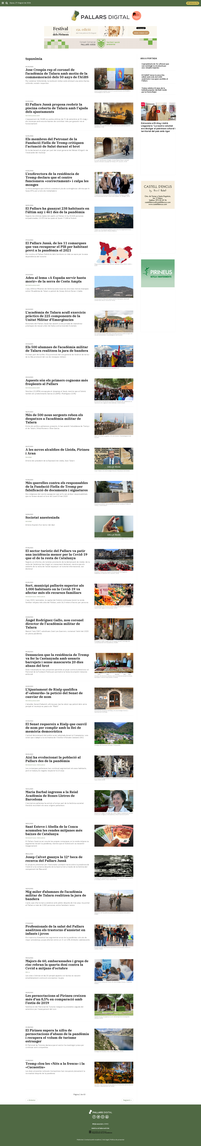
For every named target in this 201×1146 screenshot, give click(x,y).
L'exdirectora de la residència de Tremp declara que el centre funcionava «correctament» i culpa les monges (57, 179)
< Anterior (31, 1100)
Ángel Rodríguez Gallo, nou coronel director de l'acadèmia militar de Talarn (54, 624)
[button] (192, 3)
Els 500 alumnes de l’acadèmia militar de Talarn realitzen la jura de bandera (56, 349)
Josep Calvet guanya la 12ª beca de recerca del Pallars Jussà (53, 859)
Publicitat (80, 1140)
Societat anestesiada (42, 517)
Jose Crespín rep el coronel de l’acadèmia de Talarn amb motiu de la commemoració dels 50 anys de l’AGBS (56, 73)
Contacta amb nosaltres (93, 1140)
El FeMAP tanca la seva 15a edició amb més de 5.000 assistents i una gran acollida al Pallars (155, 78)
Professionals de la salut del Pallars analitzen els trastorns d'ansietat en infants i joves (55, 930)
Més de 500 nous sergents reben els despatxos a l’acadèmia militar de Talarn (54, 418)
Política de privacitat (117, 1140)
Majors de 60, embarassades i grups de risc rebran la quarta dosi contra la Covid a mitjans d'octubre (56, 964)
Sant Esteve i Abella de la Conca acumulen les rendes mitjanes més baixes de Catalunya (53, 830)
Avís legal (105, 1140)
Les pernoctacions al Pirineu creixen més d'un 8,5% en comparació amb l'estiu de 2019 (55, 999)
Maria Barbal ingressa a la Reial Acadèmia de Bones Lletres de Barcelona (51, 795)
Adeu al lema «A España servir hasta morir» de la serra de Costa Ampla (55, 279)
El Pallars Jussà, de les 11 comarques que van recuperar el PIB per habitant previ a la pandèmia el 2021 (56, 247)
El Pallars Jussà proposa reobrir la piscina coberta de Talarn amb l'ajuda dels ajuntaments (56, 108)
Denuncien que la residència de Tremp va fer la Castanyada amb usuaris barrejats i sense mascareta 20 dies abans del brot (57, 660)
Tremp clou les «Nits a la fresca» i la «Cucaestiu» (55, 1065)
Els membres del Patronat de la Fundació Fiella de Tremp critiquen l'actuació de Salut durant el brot (54, 142)
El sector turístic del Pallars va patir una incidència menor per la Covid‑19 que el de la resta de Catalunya (56, 554)
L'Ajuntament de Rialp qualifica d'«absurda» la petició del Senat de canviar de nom (54, 693)
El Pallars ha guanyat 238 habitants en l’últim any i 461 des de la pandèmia (57, 210)
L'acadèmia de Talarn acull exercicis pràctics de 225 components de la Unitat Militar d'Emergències (55, 316)
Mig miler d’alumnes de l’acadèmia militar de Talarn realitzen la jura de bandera (55, 895)
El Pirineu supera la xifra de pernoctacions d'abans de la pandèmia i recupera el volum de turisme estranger (57, 1035)
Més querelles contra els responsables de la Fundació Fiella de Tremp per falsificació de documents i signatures (56, 486)
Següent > (127, 1100)
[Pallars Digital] (100, 15)
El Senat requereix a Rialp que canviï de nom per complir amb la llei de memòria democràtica (56, 728)
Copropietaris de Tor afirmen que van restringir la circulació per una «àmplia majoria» (155, 66)
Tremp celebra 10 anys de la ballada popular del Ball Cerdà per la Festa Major (154, 90)
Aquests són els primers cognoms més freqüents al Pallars (56, 382)
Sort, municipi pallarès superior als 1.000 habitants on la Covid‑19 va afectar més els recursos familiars (54, 589)
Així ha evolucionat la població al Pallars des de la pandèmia (53, 759)
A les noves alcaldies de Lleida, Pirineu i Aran (57, 451)
